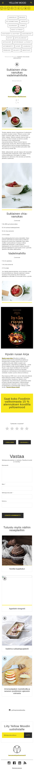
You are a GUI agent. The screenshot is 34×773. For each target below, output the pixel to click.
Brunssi (22, 17)
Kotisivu (4, 501)
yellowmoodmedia (18, 710)
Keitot (9, 38)
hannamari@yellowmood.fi (17, 755)
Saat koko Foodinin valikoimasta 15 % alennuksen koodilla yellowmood (17, 403)
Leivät (18, 46)
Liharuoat (27, 46)
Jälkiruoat (13, 25)
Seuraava (24, 442)
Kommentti (5, 465)
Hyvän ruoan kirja (17, 354)
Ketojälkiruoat (21, 38)
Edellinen (9, 442)
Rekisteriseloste (17, 768)
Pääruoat (7, 50)
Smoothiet (26, 50)
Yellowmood (8, 56)
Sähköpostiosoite (7, 493)
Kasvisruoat (27, 33)
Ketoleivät (7, 42)
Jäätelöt (24, 21)
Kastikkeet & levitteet (11, 33)
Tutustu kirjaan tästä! (13, 387)
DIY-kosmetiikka (12, 21)
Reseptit (14, 56)
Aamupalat (13, 17)
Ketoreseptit (8, 46)
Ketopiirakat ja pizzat (22, 42)
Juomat (22, 25)
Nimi (3, 484)
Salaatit (16, 50)
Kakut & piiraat (17, 29)
